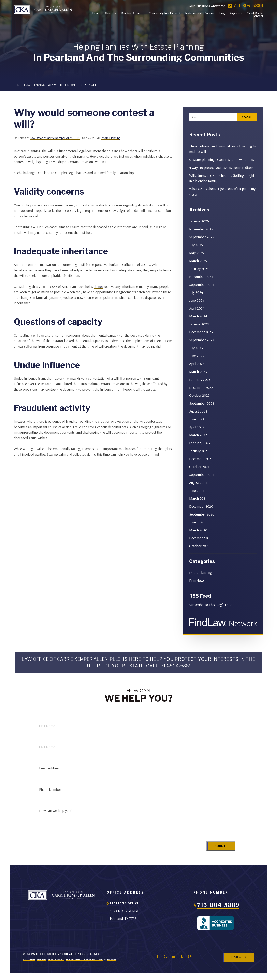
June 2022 (196, 419)
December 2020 (201, 506)
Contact (257, 15)
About (109, 13)
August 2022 (198, 411)
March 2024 (198, 316)
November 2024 (201, 276)
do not (98, 286)
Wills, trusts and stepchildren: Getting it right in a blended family (221, 178)
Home (96, 13)
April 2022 (196, 427)
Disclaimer (29, 959)
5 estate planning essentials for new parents (221, 159)
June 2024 (196, 300)
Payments (235, 13)
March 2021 (198, 498)
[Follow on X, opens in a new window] (165, 956)
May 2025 (196, 252)
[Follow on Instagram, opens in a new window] (190, 956)
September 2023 (201, 340)
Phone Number (50, 789)
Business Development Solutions (84, 959)
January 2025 (199, 268)
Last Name (47, 746)
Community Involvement (164, 13)
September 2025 (201, 237)
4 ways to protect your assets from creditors (221, 167)
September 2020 (201, 514)
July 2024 (196, 292)
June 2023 (196, 355)
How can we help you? (55, 810)
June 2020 (196, 522)
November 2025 (201, 229)
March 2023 (198, 371)
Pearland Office (124, 903)
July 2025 (196, 245)
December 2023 (201, 332)
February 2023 (199, 379)
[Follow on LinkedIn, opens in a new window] (173, 956)
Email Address (49, 768)
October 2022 (199, 395)
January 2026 (199, 221)
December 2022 (201, 387)
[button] (273, 948)
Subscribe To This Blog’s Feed (210, 604)
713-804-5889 (248, 5)
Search (247, 117)
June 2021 (196, 490)
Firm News (197, 580)
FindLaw (111, 959)
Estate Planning (110, 138)
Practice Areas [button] (130, 13)
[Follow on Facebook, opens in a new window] (157, 956)
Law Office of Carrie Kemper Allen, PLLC (55, 138)
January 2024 (199, 324)
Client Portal (255, 13)
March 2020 (198, 530)
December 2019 (201, 538)
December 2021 (201, 458)
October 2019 (199, 546)
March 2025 (198, 260)
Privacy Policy (56, 959)
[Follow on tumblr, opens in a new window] (181, 956)
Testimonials (193, 13)
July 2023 (196, 347)
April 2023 (196, 363)
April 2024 (196, 308)
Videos (209, 13)
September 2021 (201, 474)
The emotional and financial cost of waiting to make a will (222, 149)
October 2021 (199, 466)
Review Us (238, 957)
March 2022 (198, 435)
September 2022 (201, 403)
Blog (222, 13)
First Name (47, 725)
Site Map (41, 959)
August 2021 (198, 482)
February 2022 (199, 443)
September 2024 (201, 284)
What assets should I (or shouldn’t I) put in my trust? (222, 191)
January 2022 (199, 450)
